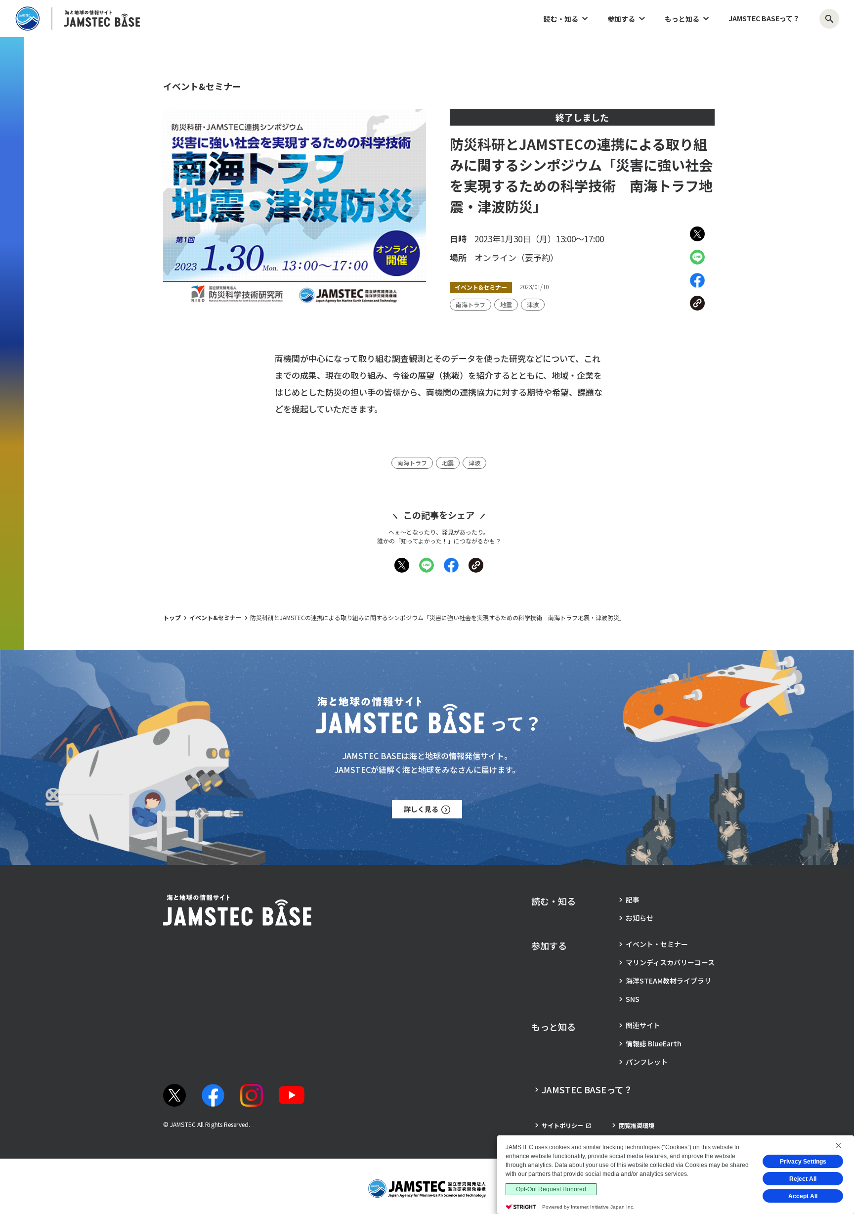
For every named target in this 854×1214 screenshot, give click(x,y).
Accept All (802, 1196)
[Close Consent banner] (838, 1145)
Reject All (802, 1178)
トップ (172, 617)
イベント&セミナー (215, 617)
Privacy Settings (803, 1161)
